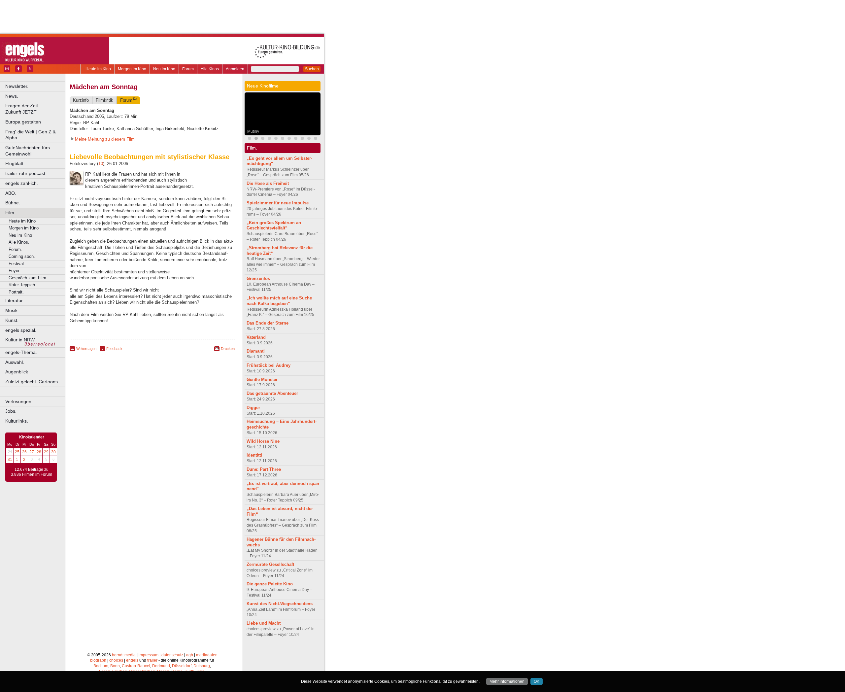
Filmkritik (104, 100)
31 (10, 459)
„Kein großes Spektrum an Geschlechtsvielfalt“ (274, 225)
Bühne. (12, 202)
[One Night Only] (249, 139)
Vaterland (256, 337)
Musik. (12, 310)
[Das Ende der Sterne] (289, 139)
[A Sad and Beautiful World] (302, 139)
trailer (152, 660)
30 (53, 452)
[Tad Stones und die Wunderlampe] (276, 139)
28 (39, 452)
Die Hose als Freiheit (268, 183)
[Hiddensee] (309, 139)
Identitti (254, 455)
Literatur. (14, 300)
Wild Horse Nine (263, 441)
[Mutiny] (256, 139)
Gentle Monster (262, 379)
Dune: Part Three (264, 469)
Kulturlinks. (16, 421)
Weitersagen (86, 349)
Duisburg (201, 666)
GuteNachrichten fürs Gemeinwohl (27, 150)
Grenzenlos (258, 278)
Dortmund (161, 666)
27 (31, 452)
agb (189, 655)
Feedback (114, 349)
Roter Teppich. (22, 284)
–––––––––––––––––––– (31, 391)
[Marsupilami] (282, 139)
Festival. (17, 263)
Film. (10, 212)
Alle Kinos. (19, 242)
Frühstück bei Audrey (268, 365)
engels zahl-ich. (21, 183)
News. (11, 96)
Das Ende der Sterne (267, 323)
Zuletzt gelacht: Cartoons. (32, 381)
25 (17, 452)
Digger (253, 407)
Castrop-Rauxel (136, 666)
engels (132, 660)
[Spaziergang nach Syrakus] (269, 139)
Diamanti (256, 351)
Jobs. (11, 411)
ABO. (10, 193)
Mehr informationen (507, 681)
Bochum (100, 666)
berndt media (124, 655)
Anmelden (235, 69)
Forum (188, 69)
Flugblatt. (15, 163)
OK (536, 681)
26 (24, 452)
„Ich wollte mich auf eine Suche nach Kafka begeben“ (279, 300)
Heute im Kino (98, 69)
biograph (98, 660)
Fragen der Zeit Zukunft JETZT (35, 109)
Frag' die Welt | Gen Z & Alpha (30, 135)
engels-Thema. (21, 352)
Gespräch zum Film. (28, 277)
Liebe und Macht (264, 623)
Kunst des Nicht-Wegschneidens (280, 603)
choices (116, 660)
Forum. (15, 249)
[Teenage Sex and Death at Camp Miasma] (295, 139)
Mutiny (253, 131)
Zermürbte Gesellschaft (270, 564)
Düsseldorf (181, 666)
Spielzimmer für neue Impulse (278, 202)
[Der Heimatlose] (315, 139)
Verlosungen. (19, 401)
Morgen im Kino (132, 69)
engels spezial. (20, 330)
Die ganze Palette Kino (270, 583)
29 (46, 452)
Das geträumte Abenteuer (272, 393)
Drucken (228, 349)
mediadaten (207, 655)
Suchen (312, 69)
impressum (148, 655)
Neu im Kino (164, 69)
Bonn (115, 666)
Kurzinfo (81, 100)
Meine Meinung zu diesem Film (105, 139)
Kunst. (11, 320)
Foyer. (14, 270)
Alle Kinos (210, 69)
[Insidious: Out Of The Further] (262, 139)
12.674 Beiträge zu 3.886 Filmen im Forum (31, 472)
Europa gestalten (23, 121)
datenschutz (172, 655)
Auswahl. (14, 362)
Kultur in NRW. (20, 339)
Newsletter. (16, 86)
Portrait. (16, 292)
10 (100, 163)
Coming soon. (22, 256)
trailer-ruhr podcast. (26, 173)
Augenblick (16, 371)
